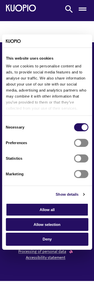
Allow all (47, 210)
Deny (47, 239)
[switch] (81, 143)
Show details (67, 194)
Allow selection (47, 224)
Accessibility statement (45, 258)
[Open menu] (82, 9)
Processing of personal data (42, 252)
